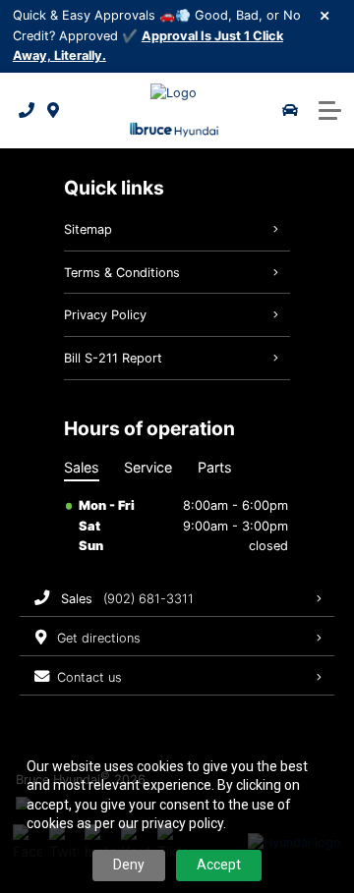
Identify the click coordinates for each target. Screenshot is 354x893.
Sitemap (88, 229)
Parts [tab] (215, 467)
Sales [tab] (81, 467)
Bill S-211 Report (113, 358)
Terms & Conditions (122, 272)
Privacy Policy (105, 314)
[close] (325, 15)
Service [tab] (148, 467)
